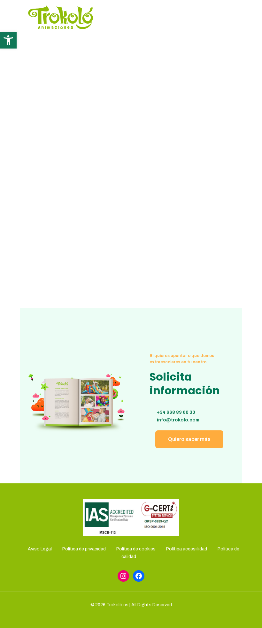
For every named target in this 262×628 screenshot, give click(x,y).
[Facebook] (138, 576)
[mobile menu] (230, 16)
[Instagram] (123, 576)
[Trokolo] (60, 17)
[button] (8, 40)
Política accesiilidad (186, 549)
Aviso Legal (40, 549)
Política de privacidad (84, 549)
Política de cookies (136, 549)
